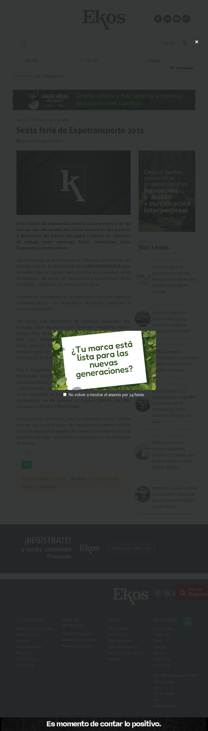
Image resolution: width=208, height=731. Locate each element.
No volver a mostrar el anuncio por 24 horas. (106, 395)
